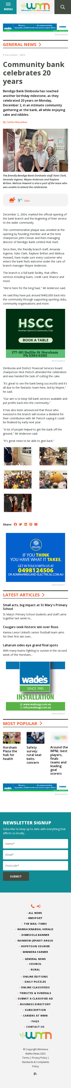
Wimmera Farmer (35, 952)
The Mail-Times (35, 923)
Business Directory (35, 1004)
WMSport (35, 918)
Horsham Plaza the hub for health (10, 753)
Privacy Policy (39, 1057)
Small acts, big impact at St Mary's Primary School (35, 607)
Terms (25, 1057)
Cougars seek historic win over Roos (30, 627)
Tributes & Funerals (35, 993)
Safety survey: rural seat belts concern (34, 755)
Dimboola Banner (35, 935)
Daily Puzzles (35, 981)
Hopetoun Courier (35, 946)
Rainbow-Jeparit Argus (35, 940)
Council (35, 964)
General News (19, 44)
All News (35, 912)
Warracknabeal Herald (35, 929)
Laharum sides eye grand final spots (30, 645)
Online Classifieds (35, 987)
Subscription (35, 1010)
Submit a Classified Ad (35, 998)
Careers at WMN (35, 1015)
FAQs (35, 1021)
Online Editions (35, 976)
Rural (35, 969)
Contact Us (35, 1026)
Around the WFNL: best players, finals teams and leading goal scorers (59, 760)
